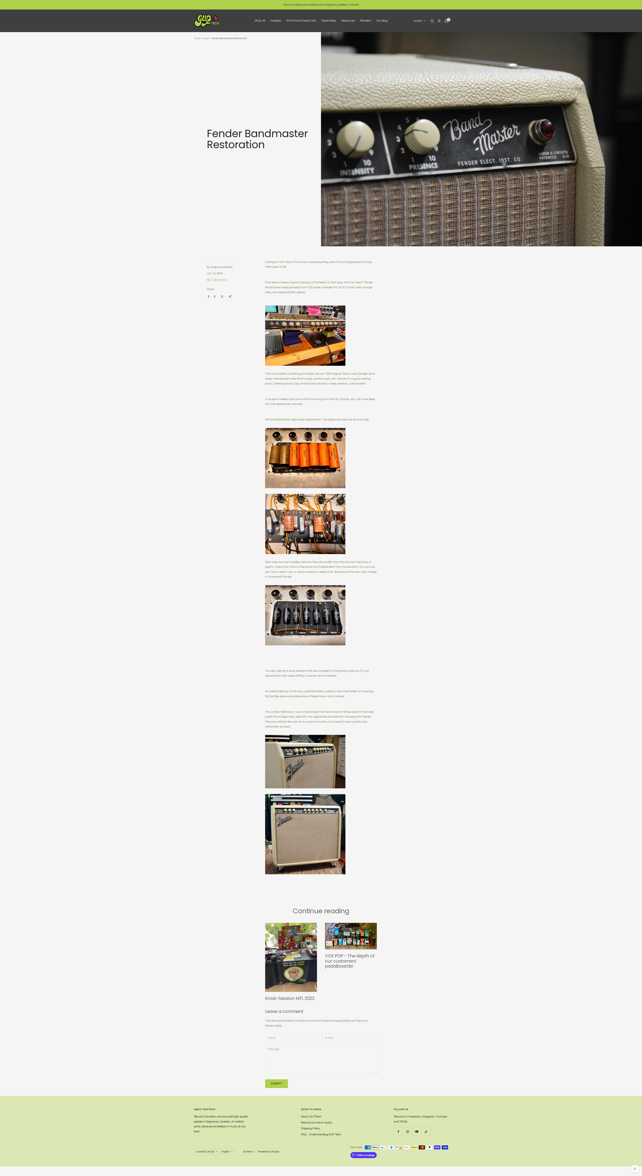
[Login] (439, 20)
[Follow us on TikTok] (426, 1131)
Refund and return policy (316, 1122)
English (418, 20)
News (206, 38)
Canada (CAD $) (205, 1151)
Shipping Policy (310, 1128)
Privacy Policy (341, 1020)
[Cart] (446, 20)
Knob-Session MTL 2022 (289, 998)
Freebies (275, 20)
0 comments (219, 279)
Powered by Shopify (268, 1151)
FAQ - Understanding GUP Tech (321, 1134)
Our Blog (382, 20)
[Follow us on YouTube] (416, 1131)
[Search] (432, 20)
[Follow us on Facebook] (398, 1131)
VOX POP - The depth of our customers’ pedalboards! (349, 961)
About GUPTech (311, 1116)
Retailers (365, 20)
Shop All (260, 20)
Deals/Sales (328, 20)
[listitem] (208, 296)
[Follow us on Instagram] (407, 1131)
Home (197, 38)
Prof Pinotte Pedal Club (301, 20)
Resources (348, 20)
